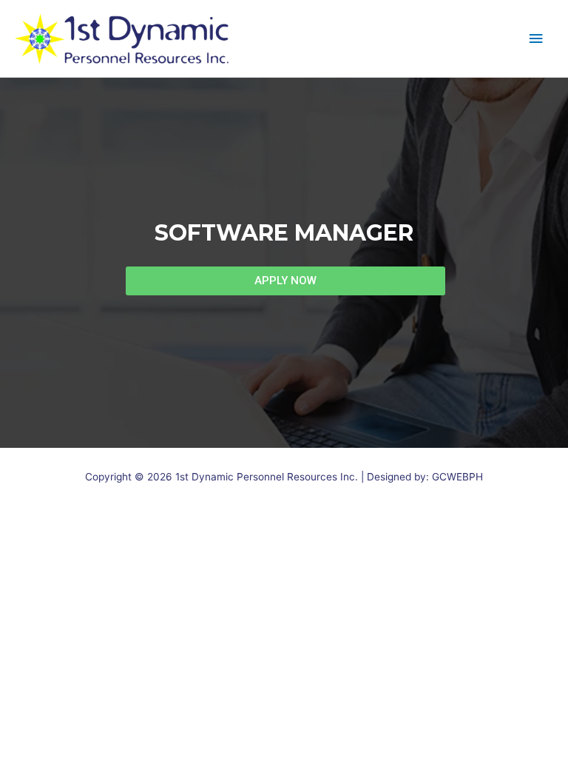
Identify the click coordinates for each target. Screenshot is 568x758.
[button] (285, 280)
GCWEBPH (457, 477)
